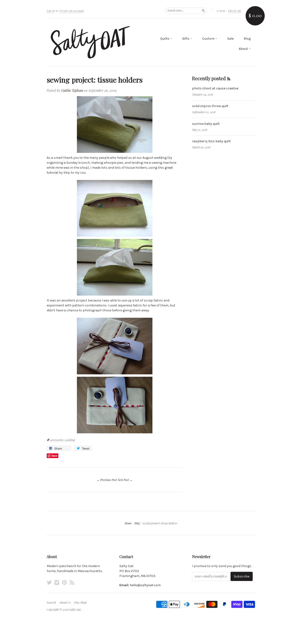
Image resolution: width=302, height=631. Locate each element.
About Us (65, 602)
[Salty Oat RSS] (72, 582)
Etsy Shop (80, 602)
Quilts (165, 39)
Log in (51, 11)
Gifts (186, 39)
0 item (221, 11)
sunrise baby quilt (206, 124)
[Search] (203, 10)
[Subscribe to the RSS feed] (229, 78)
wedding (70, 440)
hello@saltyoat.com (145, 585)
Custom (208, 39)
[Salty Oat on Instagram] (56, 582)
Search (51, 602)
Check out (234, 11)
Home (128, 523)
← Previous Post (107, 480)
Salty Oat (75, 609)
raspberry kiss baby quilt (211, 141)
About (244, 49)
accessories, (57, 440)
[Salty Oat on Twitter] (49, 582)
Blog (247, 39)
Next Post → (124, 480)
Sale (230, 39)
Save (54, 455)
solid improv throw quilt (210, 106)
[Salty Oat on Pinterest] (64, 582)
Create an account (71, 11)
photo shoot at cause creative (215, 88)
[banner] (90, 42)
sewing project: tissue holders (95, 79)
